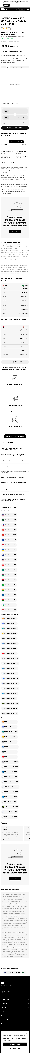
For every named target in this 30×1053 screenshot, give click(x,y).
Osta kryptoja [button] (5, 1016)
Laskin (11, 14)
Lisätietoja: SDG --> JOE (15, 362)
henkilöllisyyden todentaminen (14, 409)
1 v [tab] (21, 67)
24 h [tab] (8, 67)
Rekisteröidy (22, 9)
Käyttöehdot (21, 923)
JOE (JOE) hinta (10, 162)
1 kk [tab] (17, 67)
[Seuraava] (28, 972)
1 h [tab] (3, 67)
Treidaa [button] (3, 1024)
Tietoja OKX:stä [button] (6, 999)
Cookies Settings (15, 1048)
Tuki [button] (2, 1012)
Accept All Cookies (15, 1044)
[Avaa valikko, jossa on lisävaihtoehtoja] (28, 9)
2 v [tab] (26, 67)
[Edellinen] (2, 972)
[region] (15, 1042)
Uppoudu (5, 839)
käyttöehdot (5, 928)
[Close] (27, 1033)
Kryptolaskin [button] (5, 1020)
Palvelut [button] (3, 1007)
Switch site (6, 5)
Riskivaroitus (5, 925)
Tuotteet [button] (4, 1003)
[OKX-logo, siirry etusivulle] (4, 9)
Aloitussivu (4, 14)
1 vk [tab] (13, 67)
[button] (16, 9)
